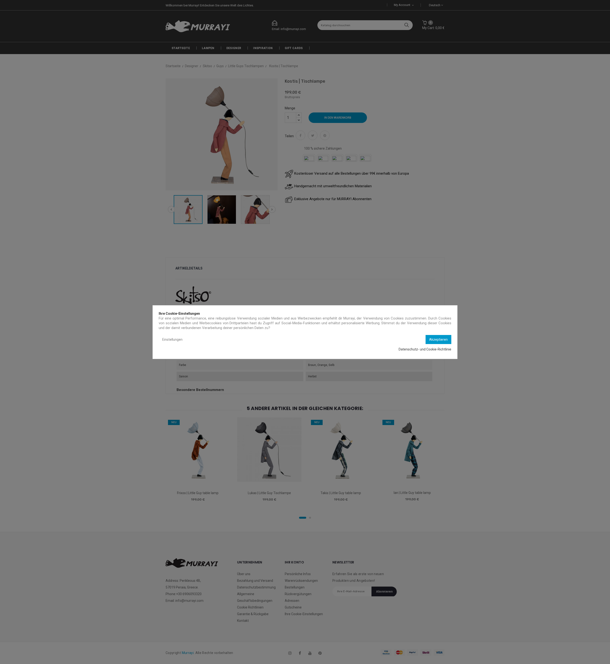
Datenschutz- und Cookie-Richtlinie (425, 349)
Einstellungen (172, 339)
